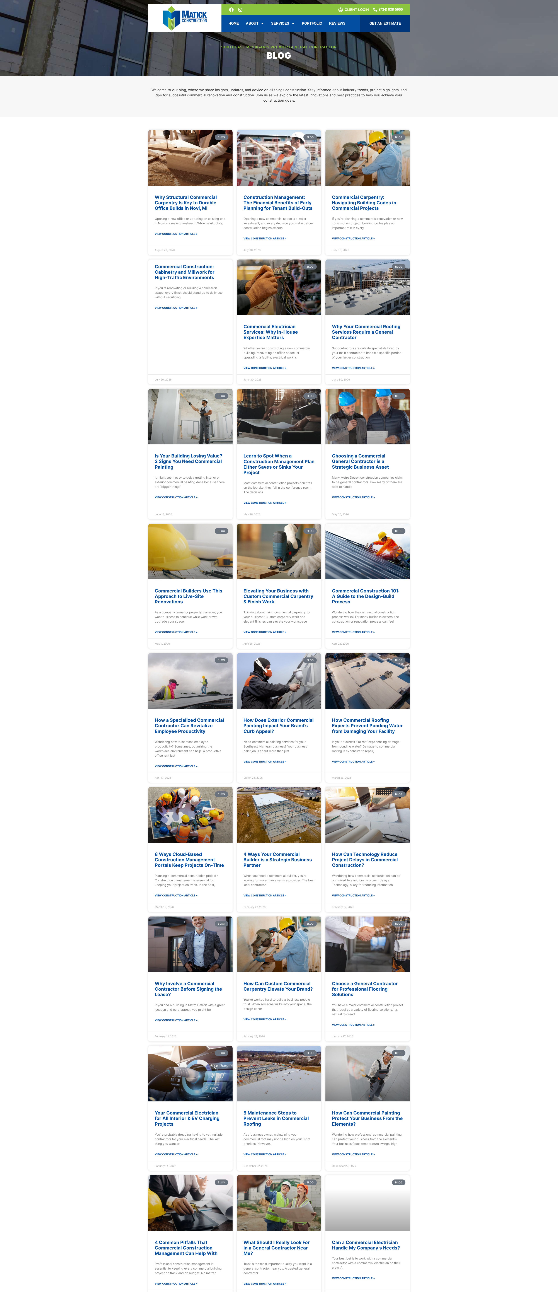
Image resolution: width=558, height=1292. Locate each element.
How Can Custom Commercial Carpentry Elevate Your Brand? (278, 986)
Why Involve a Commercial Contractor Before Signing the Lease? (188, 989)
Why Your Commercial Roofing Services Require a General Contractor (366, 332)
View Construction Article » (176, 234)
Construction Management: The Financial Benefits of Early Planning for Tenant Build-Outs (278, 203)
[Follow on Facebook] (231, 9)
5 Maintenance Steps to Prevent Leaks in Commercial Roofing (276, 1118)
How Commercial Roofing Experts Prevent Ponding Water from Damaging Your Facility (367, 725)
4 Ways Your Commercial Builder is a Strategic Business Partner (277, 860)
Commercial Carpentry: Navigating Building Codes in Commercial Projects (364, 203)
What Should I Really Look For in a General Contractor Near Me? (276, 1248)
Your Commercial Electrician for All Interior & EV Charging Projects (187, 1118)
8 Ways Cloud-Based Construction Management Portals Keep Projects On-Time (189, 860)
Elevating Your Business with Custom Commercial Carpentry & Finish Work (278, 596)
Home (233, 23)
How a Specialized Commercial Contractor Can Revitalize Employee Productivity (189, 725)
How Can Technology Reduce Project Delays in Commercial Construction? (365, 860)
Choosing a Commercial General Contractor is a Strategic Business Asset (360, 461)
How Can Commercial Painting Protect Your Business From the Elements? (367, 1118)
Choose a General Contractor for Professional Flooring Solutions (365, 989)
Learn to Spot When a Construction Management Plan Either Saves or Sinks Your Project (279, 464)
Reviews (337, 23)
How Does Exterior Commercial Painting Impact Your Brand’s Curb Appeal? (278, 725)
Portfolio (312, 23)
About (252, 23)
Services (280, 23)
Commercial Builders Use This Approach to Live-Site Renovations (188, 596)
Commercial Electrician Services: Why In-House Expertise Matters (270, 332)
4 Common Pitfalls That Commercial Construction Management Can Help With (186, 1248)
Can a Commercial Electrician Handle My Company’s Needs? (366, 1245)
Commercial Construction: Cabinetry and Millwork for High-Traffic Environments (184, 272)
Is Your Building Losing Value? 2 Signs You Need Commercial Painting (188, 461)
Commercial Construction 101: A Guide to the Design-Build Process (366, 596)
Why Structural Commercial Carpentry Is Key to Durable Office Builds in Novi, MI (186, 203)
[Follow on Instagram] (240, 9)
